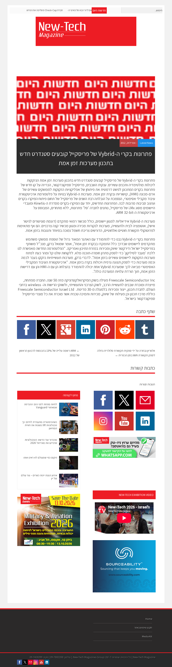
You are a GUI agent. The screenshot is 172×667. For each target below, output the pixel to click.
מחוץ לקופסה (70, 395)
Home (148, 618)
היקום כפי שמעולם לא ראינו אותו (40, 457)
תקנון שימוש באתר (143, 627)
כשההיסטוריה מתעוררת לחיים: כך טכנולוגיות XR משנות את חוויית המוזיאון (39, 425)
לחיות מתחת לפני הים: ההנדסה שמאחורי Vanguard (40, 405)
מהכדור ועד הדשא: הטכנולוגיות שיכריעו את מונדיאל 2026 (41, 441)
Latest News (146, 142)
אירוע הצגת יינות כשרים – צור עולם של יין (39, 477)
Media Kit (147, 636)
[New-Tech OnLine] (62, 36)
